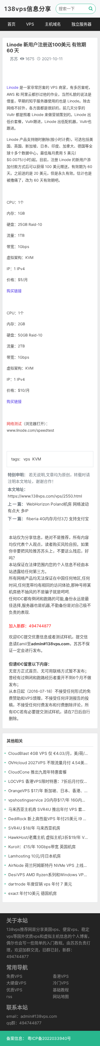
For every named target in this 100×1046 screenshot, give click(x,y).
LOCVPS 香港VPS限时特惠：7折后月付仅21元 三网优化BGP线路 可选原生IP (48, 781)
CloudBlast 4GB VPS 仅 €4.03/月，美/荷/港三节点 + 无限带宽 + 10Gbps (48, 753)
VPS (30, 24)
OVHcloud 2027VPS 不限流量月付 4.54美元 (48, 762)
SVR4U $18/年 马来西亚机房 (34, 828)
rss (9, 996)
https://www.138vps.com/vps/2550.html (45, 496)
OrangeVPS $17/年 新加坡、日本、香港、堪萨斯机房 (48, 790)
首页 (11, 24)
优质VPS (14, 989)
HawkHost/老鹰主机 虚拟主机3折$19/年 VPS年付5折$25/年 (48, 837)
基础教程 (61, 989)
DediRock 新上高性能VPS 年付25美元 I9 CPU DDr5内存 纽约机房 (48, 818)
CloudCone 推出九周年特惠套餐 (37, 772)
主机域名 (53, 24)
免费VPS (14, 976)
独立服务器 (81, 24)
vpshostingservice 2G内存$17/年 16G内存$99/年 (48, 800)
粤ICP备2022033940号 (48, 1038)
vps (27, 459)
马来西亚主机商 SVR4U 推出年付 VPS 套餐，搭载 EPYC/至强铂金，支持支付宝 (48, 809)
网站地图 (61, 996)
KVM (36, 459)
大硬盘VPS (16, 982)
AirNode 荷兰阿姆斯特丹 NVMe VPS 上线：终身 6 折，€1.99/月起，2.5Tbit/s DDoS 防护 (48, 865)
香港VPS (61, 976)
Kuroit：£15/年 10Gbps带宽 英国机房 (42, 846)
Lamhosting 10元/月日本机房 (34, 856)
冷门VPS (61, 982)
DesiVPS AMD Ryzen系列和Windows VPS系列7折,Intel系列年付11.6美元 (48, 874)
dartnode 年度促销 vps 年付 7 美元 (40, 884)
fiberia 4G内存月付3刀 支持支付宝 (57, 518)
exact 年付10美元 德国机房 (32, 893)
